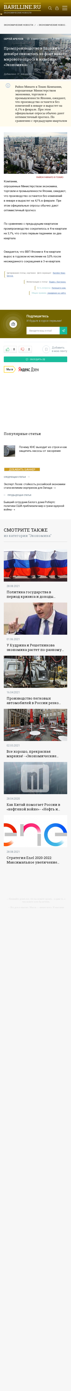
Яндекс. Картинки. (57, 282)
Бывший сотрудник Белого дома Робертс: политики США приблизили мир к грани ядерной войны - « (34, 506)
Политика (16, 592)
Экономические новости (53, 25)
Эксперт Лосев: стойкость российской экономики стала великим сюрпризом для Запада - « (34, 486)
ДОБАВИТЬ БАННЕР (22, 469)
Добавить (59, 349)
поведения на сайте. (56, 293)
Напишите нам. (59, 288)
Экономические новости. (19, 25)
